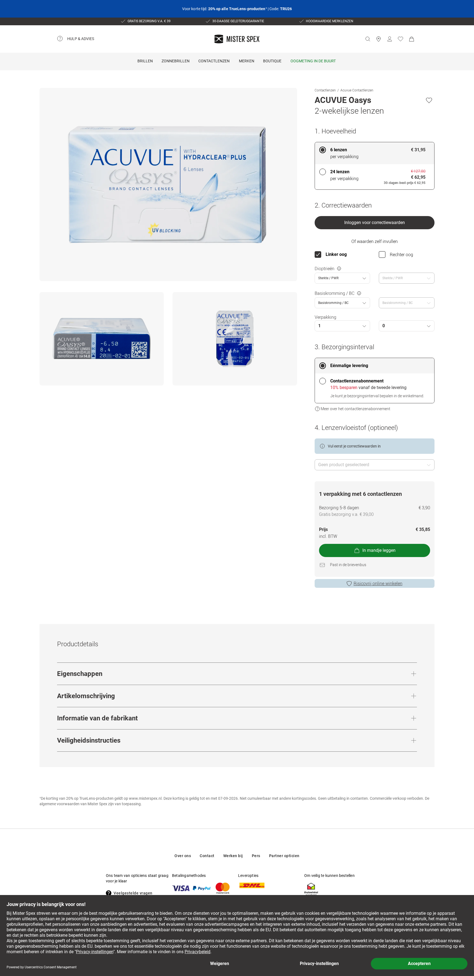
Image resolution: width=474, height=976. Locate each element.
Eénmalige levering (349, 365)
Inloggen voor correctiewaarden (374, 222)
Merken (246, 61)
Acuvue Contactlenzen (356, 90)
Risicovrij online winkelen (378, 583)
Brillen (145, 61)
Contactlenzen (214, 61)
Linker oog (336, 254)
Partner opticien (284, 856)
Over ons (182, 856)
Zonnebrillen (176, 61)
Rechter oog (401, 254)
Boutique (272, 61)
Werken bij (233, 856)
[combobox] (342, 278)
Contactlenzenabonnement (356, 381)
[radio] (374, 153)
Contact (207, 856)
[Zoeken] (367, 39)
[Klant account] (389, 38)
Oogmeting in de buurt (313, 61)
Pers (256, 856)
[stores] (378, 38)
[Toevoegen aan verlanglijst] (429, 100)
